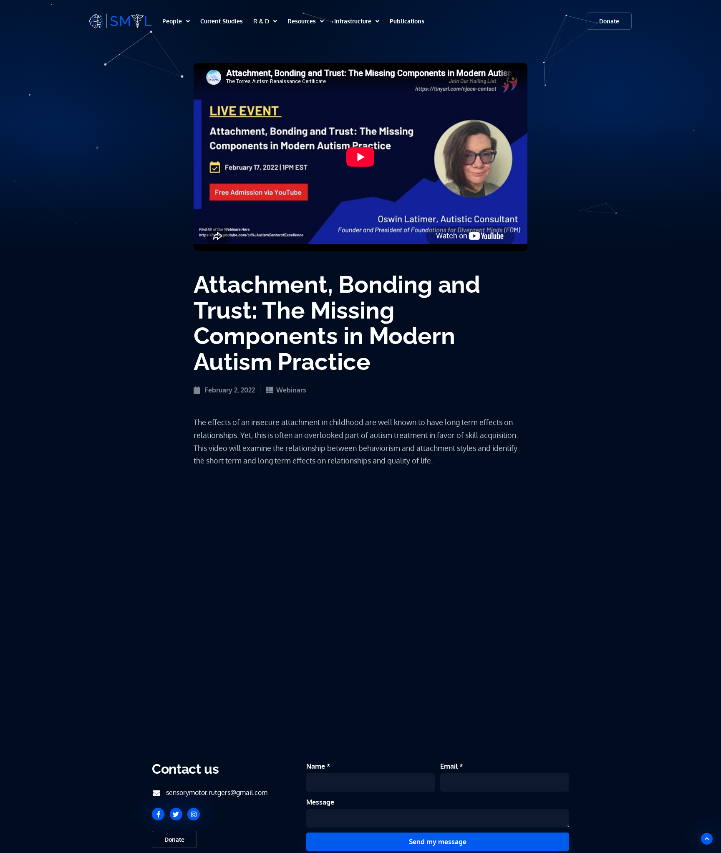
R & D (261, 21)
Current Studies (221, 21)
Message (320, 802)
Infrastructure (352, 21)
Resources (301, 21)
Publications (407, 21)
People (172, 21)
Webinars (291, 390)
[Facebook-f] (158, 814)
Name (316, 766)
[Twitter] (176, 814)
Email (449, 766)
